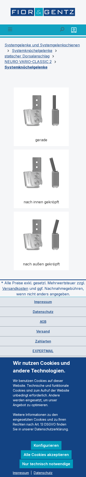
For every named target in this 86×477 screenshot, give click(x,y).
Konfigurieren (46, 445)
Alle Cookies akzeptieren (46, 454)
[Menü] (10, 29)
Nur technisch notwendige (46, 464)
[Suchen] (61, 29)
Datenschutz (43, 312)
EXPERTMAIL (43, 351)
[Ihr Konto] (74, 29)
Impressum (43, 302)
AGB (43, 322)
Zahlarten (43, 341)
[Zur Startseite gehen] (43, 13)
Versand (43, 331)
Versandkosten (15, 288)
